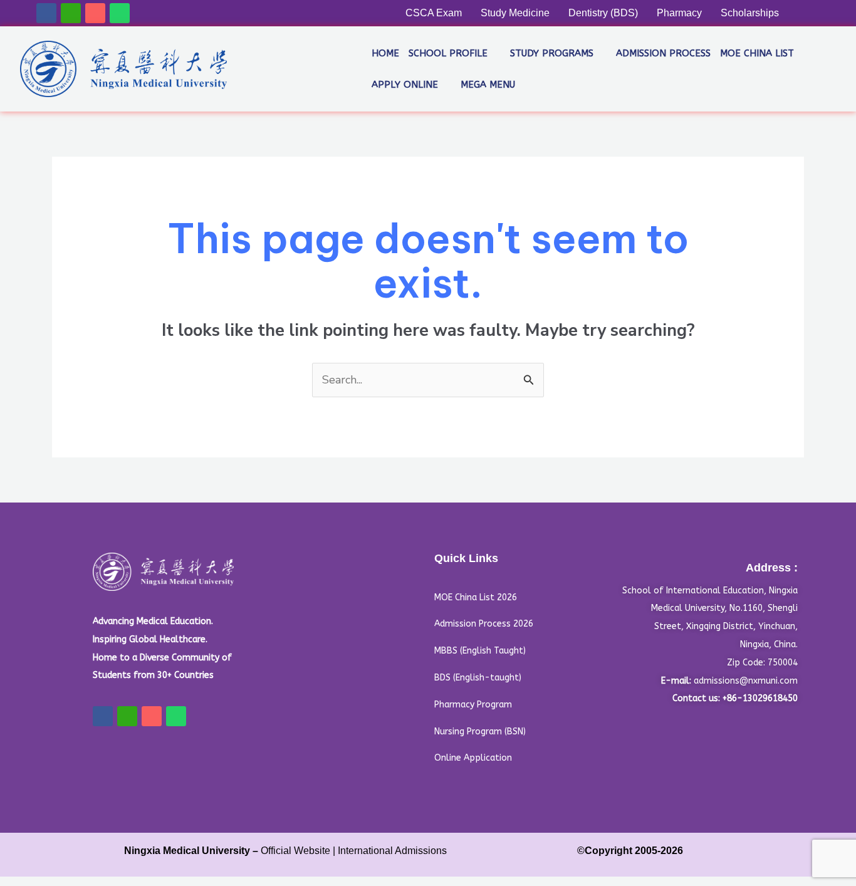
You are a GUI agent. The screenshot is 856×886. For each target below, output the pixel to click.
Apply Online (405, 84)
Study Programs (551, 53)
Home (385, 53)
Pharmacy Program (473, 704)
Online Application (473, 758)
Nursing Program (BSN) (480, 731)
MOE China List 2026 (475, 597)
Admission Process (663, 53)
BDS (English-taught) (477, 677)
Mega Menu (488, 84)
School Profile (448, 53)
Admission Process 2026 (483, 623)
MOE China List (757, 53)
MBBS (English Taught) (480, 650)
